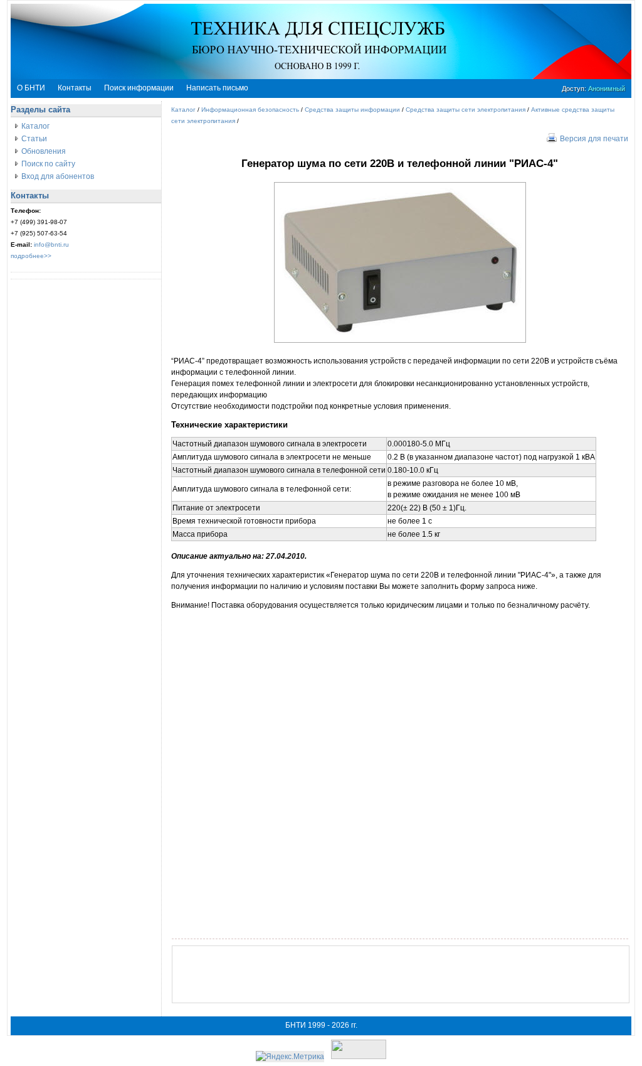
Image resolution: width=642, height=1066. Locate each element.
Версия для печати (594, 138)
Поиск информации (139, 87)
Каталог (35, 126)
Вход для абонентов (57, 176)
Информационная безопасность (250, 109)
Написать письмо (217, 87)
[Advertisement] (400, 974)
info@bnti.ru (51, 244)
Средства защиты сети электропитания (465, 109)
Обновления (43, 151)
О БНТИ (31, 87)
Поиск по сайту (48, 163)
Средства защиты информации (352, 109)
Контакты (75, 87)
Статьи (34, 138)
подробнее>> (31, 255)
